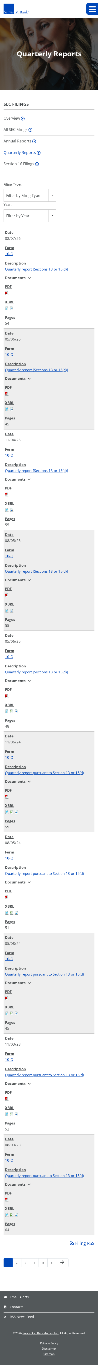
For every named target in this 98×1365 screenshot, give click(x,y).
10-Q (9, 253)
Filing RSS (81, 1243)
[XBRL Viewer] (7, 308)
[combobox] (30, 195)
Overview (12, 118)
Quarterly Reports (20, 152)
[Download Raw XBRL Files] (12, 308)
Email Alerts (19, 1297)
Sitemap (49, 1354)
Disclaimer (49, 1348)
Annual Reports (17, 141)
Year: (8, 204)
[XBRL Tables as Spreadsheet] (12, 710)
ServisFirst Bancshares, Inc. (41, 1333)
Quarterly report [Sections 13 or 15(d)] (36, 269)
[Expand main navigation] (92, 9)
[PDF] (7, 292)
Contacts (17, 1307)
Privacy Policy (49, 1343)
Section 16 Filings (19, 163)
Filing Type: (13, 184)
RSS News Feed (22, 1316)
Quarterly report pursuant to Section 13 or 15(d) (44, 772)
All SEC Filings (16, 129)
